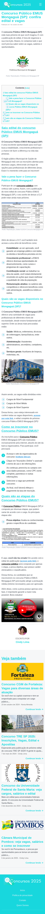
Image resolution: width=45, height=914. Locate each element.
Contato (22, 900)
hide (27, 88)
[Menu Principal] (40, 4)
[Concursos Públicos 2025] (17, 4)
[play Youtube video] (23, 610)
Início (22, 890)
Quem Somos (22, 905)
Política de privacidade (22, 895)
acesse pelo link (28, 561)
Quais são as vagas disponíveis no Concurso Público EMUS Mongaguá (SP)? (22, 107)
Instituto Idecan (23, 457)
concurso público (10, 564)
